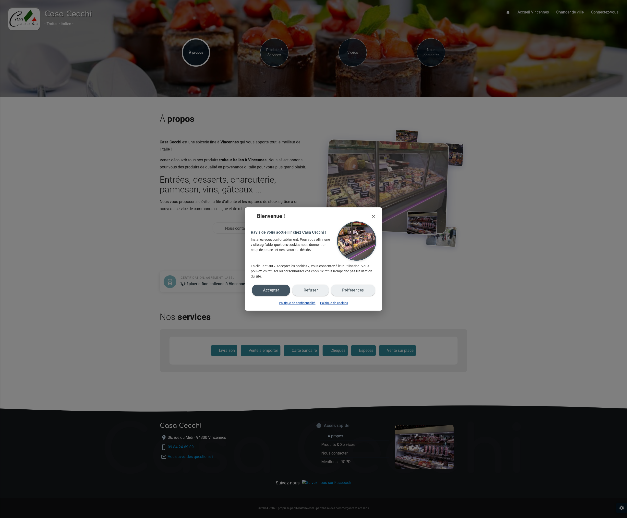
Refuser (311, 290)
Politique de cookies (334, 303)
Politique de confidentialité (297, 303)
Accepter (271, 290)
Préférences (353, 290)
